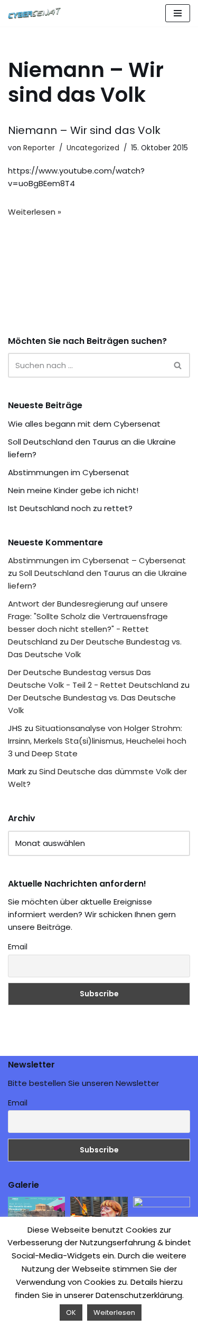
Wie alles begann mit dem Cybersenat (84, 423)
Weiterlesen (114, 1312)
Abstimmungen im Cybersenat (68, 472)
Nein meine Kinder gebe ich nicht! (73, 490)
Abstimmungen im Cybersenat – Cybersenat (97, 560)
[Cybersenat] (37, 13)
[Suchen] (178, 365)
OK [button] (71, 1312)
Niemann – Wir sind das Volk (84, 130)
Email (17, 946)
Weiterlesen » (34, 211)
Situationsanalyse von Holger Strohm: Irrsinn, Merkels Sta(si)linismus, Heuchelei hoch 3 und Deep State (97, 741)
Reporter (39, 148)
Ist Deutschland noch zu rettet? (70, 508)
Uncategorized (93, 148)
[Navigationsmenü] (177, 13)
